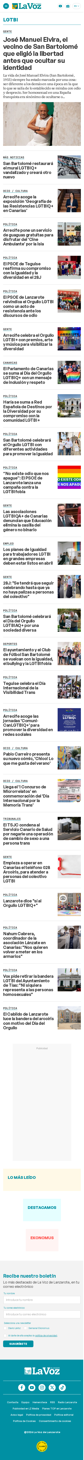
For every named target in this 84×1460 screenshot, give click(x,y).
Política (10, 224)
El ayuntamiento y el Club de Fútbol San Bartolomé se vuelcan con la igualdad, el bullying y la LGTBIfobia (28, 656)
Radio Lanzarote (67, 1402)
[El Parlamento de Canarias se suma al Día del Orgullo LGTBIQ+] (69, 372)
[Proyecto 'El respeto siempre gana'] (69, 653)
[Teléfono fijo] (69, 866)
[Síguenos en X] (52, 1387)
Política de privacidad (38, 1414)
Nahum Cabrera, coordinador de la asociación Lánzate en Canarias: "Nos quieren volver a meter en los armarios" (25, 945)
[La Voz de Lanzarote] (26, 6)
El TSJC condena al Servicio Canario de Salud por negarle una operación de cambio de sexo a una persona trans (28, 834)
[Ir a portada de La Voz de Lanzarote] (42, 1370)
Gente (7, 31)
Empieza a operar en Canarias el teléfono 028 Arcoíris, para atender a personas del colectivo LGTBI (26, 871)
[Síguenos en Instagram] (42, 1387)
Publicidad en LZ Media (26, 1408)
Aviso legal (17, 1414)
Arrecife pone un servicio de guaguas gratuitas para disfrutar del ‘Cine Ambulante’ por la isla (28, 237)
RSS (52, 1402)
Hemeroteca (40, 1402)
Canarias (10, 363)
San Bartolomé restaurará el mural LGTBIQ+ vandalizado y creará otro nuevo (28, 170)
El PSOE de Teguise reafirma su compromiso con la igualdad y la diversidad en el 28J (27, 270)
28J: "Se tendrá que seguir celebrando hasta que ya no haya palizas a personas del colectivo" (28, 589)
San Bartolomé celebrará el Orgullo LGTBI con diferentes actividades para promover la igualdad (28, 447)
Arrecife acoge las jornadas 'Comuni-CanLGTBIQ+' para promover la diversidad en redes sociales (28, 725)
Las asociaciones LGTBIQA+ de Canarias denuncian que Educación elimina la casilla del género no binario (27, 520)
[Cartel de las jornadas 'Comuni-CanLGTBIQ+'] (69, 719)
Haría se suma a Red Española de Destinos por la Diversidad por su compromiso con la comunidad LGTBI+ (27, 411)
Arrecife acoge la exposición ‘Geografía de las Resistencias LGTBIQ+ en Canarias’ (28, 203)
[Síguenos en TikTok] (62, 1387)
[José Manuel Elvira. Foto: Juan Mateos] (42, 124)
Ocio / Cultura (15, 191)
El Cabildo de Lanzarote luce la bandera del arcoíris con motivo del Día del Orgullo (28, 1021)
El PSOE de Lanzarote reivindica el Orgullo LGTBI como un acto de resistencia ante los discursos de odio (28, 306)
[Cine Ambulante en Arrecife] (69, 234)
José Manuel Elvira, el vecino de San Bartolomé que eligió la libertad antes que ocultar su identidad (40, 53)
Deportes (10, 644)
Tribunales (12, 819)
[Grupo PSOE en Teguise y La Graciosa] (69, 267)
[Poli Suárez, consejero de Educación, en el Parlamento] (69, 515)
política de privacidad (46, 1335)
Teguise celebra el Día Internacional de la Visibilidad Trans (24, 688)
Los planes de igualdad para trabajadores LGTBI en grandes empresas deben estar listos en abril (28, 556)
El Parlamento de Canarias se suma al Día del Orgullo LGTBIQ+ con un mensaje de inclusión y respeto (28, 375)
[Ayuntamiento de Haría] (69, 405)
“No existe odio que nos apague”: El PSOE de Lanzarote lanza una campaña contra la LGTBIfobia (26, 482)
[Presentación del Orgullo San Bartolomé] (69, 620)
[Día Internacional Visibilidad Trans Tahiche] (69, 687)
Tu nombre (9, 1293)
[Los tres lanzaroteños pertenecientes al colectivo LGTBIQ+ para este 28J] (69, 586)
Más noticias (13, 157)
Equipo (25, 1402)
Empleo (8, 543)
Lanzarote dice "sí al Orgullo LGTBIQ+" (22, 903)
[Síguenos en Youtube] (31, 1387)
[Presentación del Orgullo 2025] (69, 443)
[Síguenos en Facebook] (21, 1387)
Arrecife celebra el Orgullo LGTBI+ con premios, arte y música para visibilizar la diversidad (28, 342)
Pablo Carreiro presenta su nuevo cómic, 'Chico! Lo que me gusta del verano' (28, 758)
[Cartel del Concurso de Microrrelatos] (69, 790)
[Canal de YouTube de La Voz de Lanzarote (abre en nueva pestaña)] (60, 6)
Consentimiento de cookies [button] (55, 1421)
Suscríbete (18, 1343)
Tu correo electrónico (14, 1307)
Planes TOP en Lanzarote (56, 1408)
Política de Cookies (24, 1421)
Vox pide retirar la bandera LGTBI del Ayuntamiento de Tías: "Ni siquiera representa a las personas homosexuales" (28, 985)
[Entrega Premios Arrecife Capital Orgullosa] (69, 338)
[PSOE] (69, 301)
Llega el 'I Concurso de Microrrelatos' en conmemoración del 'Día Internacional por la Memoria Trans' (26, 796)
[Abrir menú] (6, 6)
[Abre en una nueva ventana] (42, 1446)
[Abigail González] (69, 200)
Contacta (12, 1402)
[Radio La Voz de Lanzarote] (68, 6)
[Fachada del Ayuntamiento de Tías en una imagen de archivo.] (69, 979)
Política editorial (63, 1414)
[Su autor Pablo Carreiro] (69, 757)
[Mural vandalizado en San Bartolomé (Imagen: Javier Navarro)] (69, 167)
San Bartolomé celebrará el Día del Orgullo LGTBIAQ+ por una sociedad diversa (27, 623)
